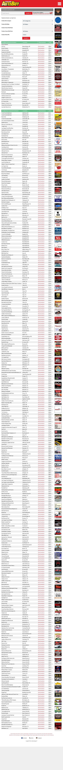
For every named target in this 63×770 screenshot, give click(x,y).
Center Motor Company (7, 281)
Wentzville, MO (25, 554)
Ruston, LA (24, 166)
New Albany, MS (25, 258)
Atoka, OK (24, 255)
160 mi (49, 196)
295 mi (49, 499)
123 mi (49, 151)
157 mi (49, 190)
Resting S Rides (5, 696)
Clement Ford (4, 554)
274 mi (49, 429)
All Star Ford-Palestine (6, 385)
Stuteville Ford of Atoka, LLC (7, 255)
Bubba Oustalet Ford (6, 522)
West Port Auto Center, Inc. (7, 88)
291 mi (49, 486)
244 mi (49, 340)
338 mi (49, 103)
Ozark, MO (24, 209)
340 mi (49, 694)
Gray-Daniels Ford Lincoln (7, 287)
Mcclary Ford (4, 603)
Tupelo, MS (24, 300)
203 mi (49, 258)
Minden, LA (24, 164)
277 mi (49, 74)
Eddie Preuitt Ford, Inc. (6, 618)
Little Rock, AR (25, 113)
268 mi (49, 410)
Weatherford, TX (26, 624)
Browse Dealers (21, 733)
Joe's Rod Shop (5, 175)
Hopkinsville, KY (25, 654)
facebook (25, 737)
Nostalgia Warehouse (6, 495)
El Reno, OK (24, 575)
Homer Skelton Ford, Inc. (7, 194)
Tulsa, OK (24, 283)
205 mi (49, 260)
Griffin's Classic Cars (6, 580)
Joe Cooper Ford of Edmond (7, 480)
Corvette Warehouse (6, 73)
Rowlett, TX (24, 65)
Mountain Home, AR (26, 151)
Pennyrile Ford (5, 654)
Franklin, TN (25, 686)
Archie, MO (24, 78)
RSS (9, 735)
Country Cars (4, 241)
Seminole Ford (5, 327)
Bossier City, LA (25, 185)
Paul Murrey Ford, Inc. (6, 355)
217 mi (49, 287)
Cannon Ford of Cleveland (7, 149)
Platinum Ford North (6, 391)
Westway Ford (5, 435)
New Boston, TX (25, 152)
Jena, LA (24, 253)
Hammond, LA (25, 539)
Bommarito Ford (5, 584)
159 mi (49, 194)
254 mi (49, 65)
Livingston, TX (25, 514)
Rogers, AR (24, 181)
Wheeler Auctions (5, 368)
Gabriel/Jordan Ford (6, 514)
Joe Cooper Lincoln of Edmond (8, 482)
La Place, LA (24, 648)
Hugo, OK (24, 207)
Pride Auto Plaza (5, 675)
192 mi (49, 241)
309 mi (49, 558)
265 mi (49, 404)
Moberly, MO (25, 669)
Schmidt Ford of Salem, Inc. (7, 724)
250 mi (49, 63)
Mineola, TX (25, 279)
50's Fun (3, 46)
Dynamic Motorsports (6, 74)
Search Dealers (26, 733)
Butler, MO (24, 429)
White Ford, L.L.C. (5, 215)
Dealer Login (33, 735)
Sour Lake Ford (5, 616)
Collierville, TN (25, 205)
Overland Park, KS (26, 628)
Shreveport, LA (25, 196)
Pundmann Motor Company (7, 605)
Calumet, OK (25, 635)
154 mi (49, 185)
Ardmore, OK (25, 383)
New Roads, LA (25, 433)
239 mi (49, 61)
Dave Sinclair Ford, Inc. (6, 533)
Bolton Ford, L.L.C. (5, 563)
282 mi (49, 453)
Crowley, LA (24, 525)
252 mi (49, 355)
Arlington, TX (25, 469)
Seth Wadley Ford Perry (6, 497)
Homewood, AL (25, 684)
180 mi (49, 224)
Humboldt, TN (25, 308)
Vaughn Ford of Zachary (7, 461)
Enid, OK (24, 643)
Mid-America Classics (6, 359)
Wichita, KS (24, 703)
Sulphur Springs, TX (26, 249)
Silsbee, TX (24, 552)
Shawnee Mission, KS (26, 633)
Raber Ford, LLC (5, 656)
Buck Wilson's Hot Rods (6, 228)
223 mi (49, 300)
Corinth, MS (24, 319)
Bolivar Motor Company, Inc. (7, 276)
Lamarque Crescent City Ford (8, 715)
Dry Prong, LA (25, 268)
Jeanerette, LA (25, 631)
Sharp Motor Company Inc (7, 595)
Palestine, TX (25, 385)
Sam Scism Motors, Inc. (6, 361)
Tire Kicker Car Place (6, 505)
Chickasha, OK (25, 546)
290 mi (49, 484)
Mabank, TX (24, 357)
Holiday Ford (4, 363)
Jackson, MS (24, 266)
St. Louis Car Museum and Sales (8, 93)
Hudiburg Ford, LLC (6, 408)
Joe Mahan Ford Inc (6, 425)
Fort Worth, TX (25, 84)
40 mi (49, 126)
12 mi (49, 113)
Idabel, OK (24, 156)
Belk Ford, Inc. (4, 217)
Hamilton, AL (25, 395)
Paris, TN (24, 425)
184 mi (49, 50)
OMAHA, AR (25, 154)
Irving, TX (24, 435)
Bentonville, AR (25, 188)
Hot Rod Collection (5, 463)
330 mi (49, 647)
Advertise (12, 735)
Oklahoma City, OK (26, 453)
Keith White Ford (5, 382)
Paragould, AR (25, 190)
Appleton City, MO (26, 399)
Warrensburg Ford (5, 506)
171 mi (49, 207)
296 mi (49, 501)
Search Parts (31, 733)
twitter (32, 737)
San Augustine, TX (26, 310)
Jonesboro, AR (25, 158)
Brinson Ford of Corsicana (7, 446)
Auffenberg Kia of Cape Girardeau (9, 370)
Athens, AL (24, 603)
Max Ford (4, 429)
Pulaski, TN (24, 595)
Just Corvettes (5, 601)
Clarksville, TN (25, 639)
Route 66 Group (5, 342)
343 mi (49, 705)
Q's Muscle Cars (5, 251)
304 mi (49, 537)
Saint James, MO (25, 340)
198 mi (49, 249)
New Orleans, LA (26, 713)
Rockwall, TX (25, 346)
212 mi (49, 281)
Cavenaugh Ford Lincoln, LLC (8, 158)
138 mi (49, 158)
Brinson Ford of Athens (6, 334)
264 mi (49, 400)
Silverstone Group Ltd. (6, 573)
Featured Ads (15, 733)
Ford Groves (4, 374)
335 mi (49, 664)
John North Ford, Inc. (6, 671)
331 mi (49, 650)
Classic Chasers (5, 78)
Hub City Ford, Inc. (5, 510)
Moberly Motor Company (7, 669)
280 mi (49, 76)
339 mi (49, 105)
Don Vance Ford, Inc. (6, 243)
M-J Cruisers (4, 296)
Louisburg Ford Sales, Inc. (7, 541)
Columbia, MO (25, 531)
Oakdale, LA (25, 380)
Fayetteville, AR (25, 160)
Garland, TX (25, 378)
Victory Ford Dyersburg (6, 272)
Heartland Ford (5, 135)
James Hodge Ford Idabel (7, 156)
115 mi (49, 143)
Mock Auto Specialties (6, 338)
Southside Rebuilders (6, 257)
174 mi (49, 217)
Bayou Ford (4, 648)
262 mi (49, 387)
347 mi (49, 717)
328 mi (49, 101)
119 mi (49, 147)
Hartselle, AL (25, 618)
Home (38, 733)
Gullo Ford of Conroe (6, 673)
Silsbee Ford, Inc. (5, 552)
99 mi (49, 141)
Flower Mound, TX (26, 74)
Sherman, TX (25, 61)
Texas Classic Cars (6, 421)
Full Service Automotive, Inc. (7, 57)
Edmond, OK (25, 470)
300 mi (49, 90)
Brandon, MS (25, 287)
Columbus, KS (25, 57)
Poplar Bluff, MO (25, 245)
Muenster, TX (25, 448)
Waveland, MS (25, 719)
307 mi (49, 92)
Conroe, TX (24, 673)
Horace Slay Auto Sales (6, 270)
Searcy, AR (24, 132)
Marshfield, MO (25, 241)
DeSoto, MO (25, 423)
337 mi (49, 679)
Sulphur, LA (24, 535)
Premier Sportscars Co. (6, 238)
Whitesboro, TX (25, 363)
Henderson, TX (25, 274)
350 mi (49, 728)
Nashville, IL (24, 97)
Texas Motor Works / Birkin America (9, 472)
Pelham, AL (24, 696)
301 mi (49, 523)
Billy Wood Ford (5, 253)
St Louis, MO (25, 571)
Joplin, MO (24, 262)
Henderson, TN (25, 317)
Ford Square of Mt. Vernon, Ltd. (8, 658)
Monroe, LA (24, 171)
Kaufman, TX (25, 355)
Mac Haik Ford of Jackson (7, 266)
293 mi (49, 84)
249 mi (49, 347)
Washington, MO (26, 80)
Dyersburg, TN (25, 272)
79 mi (49, 137)
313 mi (49, 575)
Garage (24, 735)
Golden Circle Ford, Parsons (7, 400)
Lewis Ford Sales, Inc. (6, 162)
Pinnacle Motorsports (6, 181)
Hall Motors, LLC (5, 728)
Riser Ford (4, 116)
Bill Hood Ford (4, 539)
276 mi (49, 435)
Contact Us (45, 735)
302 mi (49, 529)
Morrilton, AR (25, 128)
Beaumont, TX (25, 620)
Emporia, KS (24, 671)
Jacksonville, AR (25, 118)
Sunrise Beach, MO (26, 349)
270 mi (49, 73)
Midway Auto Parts (6, 662)
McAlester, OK (25, 228)
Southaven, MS (25, 179)
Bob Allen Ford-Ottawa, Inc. (7, 592)
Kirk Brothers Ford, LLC (6, 186)
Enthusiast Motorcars (6, 65)
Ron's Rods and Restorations (8, 198)
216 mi (49, 285)
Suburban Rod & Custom (7, 652)
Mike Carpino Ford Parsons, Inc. (8, 344)
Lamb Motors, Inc (5, 395)
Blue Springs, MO (26, 626)
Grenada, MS (25, 202)
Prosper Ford (4, 376)
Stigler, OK (24, 183)
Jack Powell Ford (5, 683)
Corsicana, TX (25, 446)
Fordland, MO (25, 222)
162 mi (49, 198)
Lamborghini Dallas (6, 417)
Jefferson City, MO (26, 442)
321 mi (49, 611)
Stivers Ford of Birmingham (7, 684)
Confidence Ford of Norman (7, 455)
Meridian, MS (25, 410)
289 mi (49, 78)
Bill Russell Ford (5, 347)
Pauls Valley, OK (25, 397)
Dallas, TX (24, 73)
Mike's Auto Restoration (7, 353)
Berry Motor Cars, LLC (6, 469)
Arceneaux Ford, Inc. (6, 590)
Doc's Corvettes (5, 291)
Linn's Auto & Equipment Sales (8, 120)
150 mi (49, 179)
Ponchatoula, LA (25, 561)
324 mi (49, 628)
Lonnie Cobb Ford (5, 317)
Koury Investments (5, 586)
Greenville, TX (25, 306)
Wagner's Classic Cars (6, 103)
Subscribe (41, 733)
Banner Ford (4, 622)
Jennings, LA (25, 522)
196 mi (49, 245)
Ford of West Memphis (6, 168)
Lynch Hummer (5, 569)
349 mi (49, 722)
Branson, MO (25, 175)
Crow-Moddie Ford (6, 558)
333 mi (49, 658)
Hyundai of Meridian (6, 410)
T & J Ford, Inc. (5, 412)
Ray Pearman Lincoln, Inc (7, 698)
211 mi (49, 277)
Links (48, 735)
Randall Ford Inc (5, 143)
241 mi (49, 330)
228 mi (49, 313)
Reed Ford (4, 512)
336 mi (49, 671)
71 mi (49, 135)
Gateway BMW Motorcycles (7, 571)
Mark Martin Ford (5, 141)
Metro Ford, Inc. (5, 637)
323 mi (49, 626)
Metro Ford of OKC (6, 493)
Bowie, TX (24, 548)
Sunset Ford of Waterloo (7, 499)
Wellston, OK (25, 408)
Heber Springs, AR (26, 135)
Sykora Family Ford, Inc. (6, 607)
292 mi (49, 491)
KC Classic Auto (5, 101)
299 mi (49, 514)
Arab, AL (24, 717)
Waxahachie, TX (25, 486)
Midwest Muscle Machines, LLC (8, 226)
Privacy (39, 735)
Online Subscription (47, 733)
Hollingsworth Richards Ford (8, 503)
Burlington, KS (25, 558)
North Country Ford (6, 717)
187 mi (49, 52)
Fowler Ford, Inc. (5, 285)
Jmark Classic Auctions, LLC (7, 63)
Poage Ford (4, 692)
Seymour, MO (25, 48)
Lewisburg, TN (25, 666)
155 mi (49, 186)
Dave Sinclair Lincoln (6, 529)
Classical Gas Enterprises (7, 86)
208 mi (49, 270)
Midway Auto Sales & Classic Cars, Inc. (10, 145)
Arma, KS (24, 332)
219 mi (49, 293)
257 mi (49, 67)
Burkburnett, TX (25, 705)
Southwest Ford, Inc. (6, 624)
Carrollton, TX (25, 71)
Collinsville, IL (25, 614)
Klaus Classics (5, 349)
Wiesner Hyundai (5, 681)
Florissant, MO (25, 609)
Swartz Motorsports (6, 720)
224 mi (49, 304)
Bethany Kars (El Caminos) (7, 635)
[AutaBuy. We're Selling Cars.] (26, 3)
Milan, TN (24, 323)
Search (12, 733)
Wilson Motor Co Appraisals (7, 82)
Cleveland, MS (25, 149)
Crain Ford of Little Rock (7, 113)
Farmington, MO (25, 359)
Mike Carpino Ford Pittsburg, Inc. (8, 315)
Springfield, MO (25, 50)
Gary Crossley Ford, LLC (7, 701)
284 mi (49, 463)
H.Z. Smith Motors (5, 688)
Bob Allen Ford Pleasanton (7, 438)
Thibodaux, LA (25, 707)
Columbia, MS (25, 440)
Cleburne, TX (25, 578)
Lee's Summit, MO (26, 586)
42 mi (49, 128)
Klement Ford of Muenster (7, 448)
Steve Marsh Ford (5, 323)
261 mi (49, 383)
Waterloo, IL (24, 499)
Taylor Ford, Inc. (5, 329)
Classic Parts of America (7, 105)
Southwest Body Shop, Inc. (7, 630)
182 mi (49, 226)
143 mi (49, 168)
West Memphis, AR (26, 168)
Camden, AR (25, 133)
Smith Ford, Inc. (5, 122)
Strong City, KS (25, 720)
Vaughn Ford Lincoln (6, 380)
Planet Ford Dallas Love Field (8, 419)
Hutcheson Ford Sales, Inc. (7, 340)
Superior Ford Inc (5, 192)
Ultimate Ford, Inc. (5, 151)
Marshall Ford (4, 213)
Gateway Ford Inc (5, 561)
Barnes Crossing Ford (6, 258)
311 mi (49, 561)
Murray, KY (24, 76)
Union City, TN (25, 329)
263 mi (49, 69)
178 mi (49, 219)
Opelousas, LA (25, 450)
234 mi (49, 321)
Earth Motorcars (5, 71)
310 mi (49, 559)
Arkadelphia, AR (25, 130)
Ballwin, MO (25, 529)
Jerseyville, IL (25, 694)
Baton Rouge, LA (25, 503)
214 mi (49, 55)
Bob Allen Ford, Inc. (6, 633)
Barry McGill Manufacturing (7, 54)
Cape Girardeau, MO (26, 67)
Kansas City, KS (25, 677)
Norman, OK (25, 455)
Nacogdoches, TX (26, 59)
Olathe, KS (24, 611)
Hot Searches (51, 735)
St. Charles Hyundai (6, 567)
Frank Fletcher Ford (6, 262)
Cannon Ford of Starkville (7, 311)
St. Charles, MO (25, 99)
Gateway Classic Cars (6, 95)
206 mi (49, 264)
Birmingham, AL (25, 700)
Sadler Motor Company (6, 364)
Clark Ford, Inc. (5, 325)
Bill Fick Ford (4, 582)
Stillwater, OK (25, 436)
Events (16, 735)
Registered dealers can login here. (9, 18)
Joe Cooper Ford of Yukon (7, 520)
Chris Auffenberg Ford (6, 478)
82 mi (49, 139)
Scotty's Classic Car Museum (8, 332)
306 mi (49, 542)
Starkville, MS (25, 311)
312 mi (49, 93)
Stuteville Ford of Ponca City (7, 501)
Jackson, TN (25, 313)
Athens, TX (24, 334)
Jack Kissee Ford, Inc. (6, 277)
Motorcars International (7, 236)
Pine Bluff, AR (25, 126)
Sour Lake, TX (25, 616)
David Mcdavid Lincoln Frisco (8, 393)
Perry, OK (24, 497)
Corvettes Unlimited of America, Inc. (9, 209)
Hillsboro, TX (25, 577)
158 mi (49, 46)
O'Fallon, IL (24, 95)
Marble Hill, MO (25, 330)
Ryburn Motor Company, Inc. (7, 137)
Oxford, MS (24, 217)
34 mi (49, 118)
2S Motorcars (4, 67)
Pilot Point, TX (25, 387)
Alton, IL (24, 647)
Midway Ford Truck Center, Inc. (8, 664)
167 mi (49, 202)
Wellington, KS (25, 656)
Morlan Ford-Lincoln (6, 321)
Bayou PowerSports (6, 173)
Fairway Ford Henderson (7, 274)
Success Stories (5, 44)
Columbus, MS (25, 347)
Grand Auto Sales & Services (7, 609)
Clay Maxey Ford (5, 147)
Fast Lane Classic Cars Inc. (7, 99)
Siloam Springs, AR (26, 46)
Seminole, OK (25, 327)
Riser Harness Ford (6, 132)
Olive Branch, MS (26, 194)
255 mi (49, 366)
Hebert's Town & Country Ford (8, 164)
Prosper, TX (24, 376)
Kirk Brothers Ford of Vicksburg (8, 232)
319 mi (49, 594)
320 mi (49, 99)
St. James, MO (25, 342)
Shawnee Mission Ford (6, 650)
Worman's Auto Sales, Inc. (7, 124)
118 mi (49, 145)
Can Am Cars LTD (5, 523)
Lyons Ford (4, 666)
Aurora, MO (25, 221)
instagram (40, 737)
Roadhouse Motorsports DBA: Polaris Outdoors (12, 283)
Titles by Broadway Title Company (9, 700)
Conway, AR (25, 120)
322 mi (49, 620)
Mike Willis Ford (5, 535)
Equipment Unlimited (6, 52)
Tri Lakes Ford (5, 177)
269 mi (49, 71)
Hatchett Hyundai (5, 703)
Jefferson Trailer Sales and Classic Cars (10, 694)
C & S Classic (4, 169)
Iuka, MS (24, 353)
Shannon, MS (25, 298)
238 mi (49, 329)
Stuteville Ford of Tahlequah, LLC (8, 200)
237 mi (49, 59)
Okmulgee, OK (25, 264)
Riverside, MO (25, 105)
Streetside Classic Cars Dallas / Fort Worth (11, 84)
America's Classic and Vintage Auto (9, 474)
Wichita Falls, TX (26, 107)
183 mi (49, 228)
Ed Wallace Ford (5, 207)
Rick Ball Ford (4, 476)
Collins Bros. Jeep (5, 351)
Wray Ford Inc (4, 185)
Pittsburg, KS (25, 315)
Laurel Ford (4, 444)
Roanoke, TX (25, 463)
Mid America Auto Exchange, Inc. (8, 611)
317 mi (49, 95)
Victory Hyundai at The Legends (8, 677)
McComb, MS (25, 382)
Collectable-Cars (5, 59)
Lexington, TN (25, 63)
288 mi (49, 470)
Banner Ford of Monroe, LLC (7, 171)
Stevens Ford (4, 643)
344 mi (49, 107)
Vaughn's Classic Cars (6, 97)
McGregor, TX (25, 726)
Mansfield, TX (25, 86)
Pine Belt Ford (4, 488)
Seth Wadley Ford (5, 397)
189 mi (49, 54)
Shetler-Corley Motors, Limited (8, 525)
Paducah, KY (25, 457)
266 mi (49, 406)
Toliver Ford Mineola (6, 279)
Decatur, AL (24, 594)
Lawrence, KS (25, 688)
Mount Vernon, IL (26, 658)
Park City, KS (25, 728)
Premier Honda (5, 713)
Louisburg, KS (25, 541)
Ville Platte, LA (25, 412)
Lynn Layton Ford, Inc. (6, 594)
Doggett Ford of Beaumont (7, 620)
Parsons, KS (24, 344)
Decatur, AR (25, 198)
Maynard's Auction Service (7, 154)
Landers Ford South (6, 179)
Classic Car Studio (5, 550)
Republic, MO (25, 234)
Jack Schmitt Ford (5, 614)
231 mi (49, 315)
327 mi (49, 637)
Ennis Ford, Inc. (5, 431)
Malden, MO (25, 257)
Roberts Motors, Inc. (6, 647)
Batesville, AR (25, 141)
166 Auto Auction (5, 50)
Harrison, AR (25, 147)
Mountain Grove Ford (6, 219)
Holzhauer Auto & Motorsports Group (9, 588)
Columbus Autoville (6, 76)
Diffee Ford (4, 575)
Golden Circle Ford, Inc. (6, 313)
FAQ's (51, 733)
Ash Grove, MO (25, 251)
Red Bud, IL (24, 491)
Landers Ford (4, 205)
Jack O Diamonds (5, 293)
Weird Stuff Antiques (6, 660)
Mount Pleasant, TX (26, 204)
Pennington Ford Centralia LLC (8, 679)
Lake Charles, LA (25, 563)
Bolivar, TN (24, 276)
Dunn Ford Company (6, 183)
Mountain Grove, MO (26, 219)
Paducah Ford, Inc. (5, 457)
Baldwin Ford (4, 245)
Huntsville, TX (25, 582)
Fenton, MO (24, 88)
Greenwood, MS (25, 186)
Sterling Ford (4, 450)
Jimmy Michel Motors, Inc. (7, 221)
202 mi (49, 255)
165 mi (49, 200)
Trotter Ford (4, 126)
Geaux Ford (4, 719)
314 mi (49, 578)
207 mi (49, 268)
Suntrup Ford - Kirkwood (7, 537)
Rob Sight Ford (5, 597)
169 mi (49, 205)
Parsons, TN (25, 400)
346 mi (49, 711)
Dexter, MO (24, 55)
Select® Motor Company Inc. (7, 289)
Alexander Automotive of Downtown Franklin (11, 686)
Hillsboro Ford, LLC (5, 577)
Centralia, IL (24, 679)
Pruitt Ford (4, 705)
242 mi (49, 334)
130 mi (49, 152)
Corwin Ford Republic (6, 234)
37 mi (49, 120)
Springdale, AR (25, 169)
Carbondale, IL (25, 484)
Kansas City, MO (25, 597)
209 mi (49, 274)
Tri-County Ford (5, 357)
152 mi (49, 183)
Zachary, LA (24, 461)
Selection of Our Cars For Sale (8, 628)
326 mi (49, 633)
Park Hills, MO (25, 368)
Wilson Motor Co (5, 80)
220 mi (49, 296)
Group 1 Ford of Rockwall (7, 346)
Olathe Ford (4, 613)
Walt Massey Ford (5, 440)
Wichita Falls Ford (5, 709)
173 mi (49, 209)
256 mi (49, 368)
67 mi (49, 132)
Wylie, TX (24, 351)
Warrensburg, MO (26, 506)
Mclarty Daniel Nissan (6, 188)
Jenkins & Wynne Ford (6, 639)
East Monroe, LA (25, 173)
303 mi (49, 533)
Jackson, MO (25, 372)
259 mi (49, 378)
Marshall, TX (25, 213)
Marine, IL (24, 505)
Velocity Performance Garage (8, 90)
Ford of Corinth (5, 319)
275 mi (49, 433)
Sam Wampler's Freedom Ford (8, 230)
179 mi (49, 48)
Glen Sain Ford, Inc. (6, 190)
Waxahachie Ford (5, 486)
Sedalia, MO (25, 474)
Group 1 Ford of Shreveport (7, 196)
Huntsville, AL (25, 698)
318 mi (49, 97)
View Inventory (41, 46)
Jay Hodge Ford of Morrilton (7, 128)
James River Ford (5, 211)
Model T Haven (5, 459)
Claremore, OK (25, 277)
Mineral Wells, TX (26, 683)
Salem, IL (24, 724)
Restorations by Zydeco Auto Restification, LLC (11, 372)
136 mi (49, 156)
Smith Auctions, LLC (6, 55)
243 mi (49, 336)
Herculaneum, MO (26, 465)
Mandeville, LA (25, 622)
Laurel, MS (24, 444)
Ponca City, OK (25, 501)
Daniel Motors (5, 260)
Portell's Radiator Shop (6, 423)
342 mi (49, 703)
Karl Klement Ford (5, 518)
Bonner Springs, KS (26, 103)
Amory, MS (24, 325)
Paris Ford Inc (4, 139)
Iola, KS (23, 459)
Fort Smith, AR (25, 143)
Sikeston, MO (25, 321)
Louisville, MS (25, 304)
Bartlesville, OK (25, 338)
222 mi (49, 298)
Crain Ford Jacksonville (6, 118)
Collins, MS (24, 404)
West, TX (24, 607)
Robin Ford (4, 631)
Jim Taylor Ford (5, 166)
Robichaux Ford (5, 707)
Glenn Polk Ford (5, 406)
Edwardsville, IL (25, 645)
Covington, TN (25, 224)
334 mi (49, 660)
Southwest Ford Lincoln (6, 130)
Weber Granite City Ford (7, 599)
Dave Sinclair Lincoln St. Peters (8, 565)
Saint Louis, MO (25, 527)
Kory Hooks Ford (5, 548)
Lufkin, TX (24, 366)
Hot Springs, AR (25, 116)
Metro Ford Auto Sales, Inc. (7, 300)
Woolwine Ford (5, 404)
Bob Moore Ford (5, 467)
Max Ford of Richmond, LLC (7, 667)
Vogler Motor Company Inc (7, 484)
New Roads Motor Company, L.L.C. (9, 433)
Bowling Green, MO (26, 692)
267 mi (49, 408)
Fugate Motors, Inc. (6, 336)
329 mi (49, 643)
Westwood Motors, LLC (6, 416)
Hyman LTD (4, 559)
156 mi (49, 188)
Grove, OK (24, 52)
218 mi (49, 289)
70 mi (49, 133)
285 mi (49, 465)
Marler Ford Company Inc (7, 268)
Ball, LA (24, 289)
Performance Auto (5, 453)
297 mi (49, 505)
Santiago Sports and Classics (7, 489)
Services (35, 733)
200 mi (49, 253)
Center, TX (24, 281)
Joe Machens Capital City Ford (8, 442)
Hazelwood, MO (25, 584)
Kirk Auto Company (6, 202)
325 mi (49, 630)
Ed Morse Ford (5, 491)
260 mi (49, 382)
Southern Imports (5, 298)
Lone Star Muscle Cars (6, 107)
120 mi (49, 149)
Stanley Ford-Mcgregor (6, 726)
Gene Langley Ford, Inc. (6, 308)
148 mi (49, 171)
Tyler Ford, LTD (5, 294)
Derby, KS (24, 675)
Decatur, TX (25, 518)
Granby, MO (25, 54)
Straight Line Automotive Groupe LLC (9, 427)
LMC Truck (4, 641)
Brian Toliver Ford (5, 249)
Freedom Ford (5, 306)
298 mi (49, 88)
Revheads (4, 92)
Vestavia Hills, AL (26, 690)
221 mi (49, 57)
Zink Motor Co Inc (5, 399)
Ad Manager (28, 735)
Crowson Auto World (6, 304)
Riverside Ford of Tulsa (6, 302)
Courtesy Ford (5, 516)
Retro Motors (4, 247)
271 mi (49, 423)
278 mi (49, 442)
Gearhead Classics (6, 61)
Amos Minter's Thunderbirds (8, 69)
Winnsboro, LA (25, 215)
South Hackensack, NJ (27, 544)
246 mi (49, 346)
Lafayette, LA (25, 510)
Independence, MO (26, 637)
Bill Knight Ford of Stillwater (7, 436)
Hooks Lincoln (4, 542)
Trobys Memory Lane (6, 544)
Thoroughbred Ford (6, 711)
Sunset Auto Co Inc (5, 527)
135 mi (49, 154)
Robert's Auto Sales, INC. (7, 402)
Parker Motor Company (6, 160)
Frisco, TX (24, 393)
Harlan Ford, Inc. (5, 264)
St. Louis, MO (25, 92)
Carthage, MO (25, 260)
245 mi (49, 344)
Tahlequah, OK (25, 200)
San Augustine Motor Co (7, 310)
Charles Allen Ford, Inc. (6, 546)
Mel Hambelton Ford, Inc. (7, 722)
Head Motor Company (6, 531)
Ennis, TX (24, 431)
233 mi (49, 319)
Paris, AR (24, 139)
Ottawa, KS (24, 592)
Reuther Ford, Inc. (5, 465)
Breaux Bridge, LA (26, 516)
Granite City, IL (25, 599)
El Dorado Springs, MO (27, 336)
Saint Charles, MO (26, 605)
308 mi (49, 554)
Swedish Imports (5, 470)
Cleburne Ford (5, 578)
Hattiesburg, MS (25, 488)
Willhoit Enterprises (6, 239)
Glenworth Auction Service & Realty (9, 222)
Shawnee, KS (25, 652)
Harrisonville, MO (26, 512)
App (42, 735)
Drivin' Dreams (5, 48)
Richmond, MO (25, 667)
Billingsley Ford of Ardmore (7, 383)
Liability (36, 735)
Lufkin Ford (4, 366)
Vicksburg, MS (25, 232)
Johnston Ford (5, 152)
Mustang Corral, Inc (6, 645)
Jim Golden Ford (5, 133)
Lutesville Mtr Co (5, 330)
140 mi (49, 164)
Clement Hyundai (5, 556)
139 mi (49, 160)
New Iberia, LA (25, 590)
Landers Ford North (6, 224)
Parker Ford (4, 452)
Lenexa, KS (24, 101)
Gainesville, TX (25, 406)
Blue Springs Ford (5, 626)
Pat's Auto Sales (5, 387)
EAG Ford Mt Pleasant (6, 204)
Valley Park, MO (25, 90)
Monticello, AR (25, 137)
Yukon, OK (24, 520)
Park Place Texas (5, 414)
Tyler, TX (24, 293)
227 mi (49, 308)
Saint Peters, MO (25, 565)
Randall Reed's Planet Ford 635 (8, 378)
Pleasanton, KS (25, 438)
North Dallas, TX (25, 69)
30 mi (49, 116)
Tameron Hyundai (5, 690)
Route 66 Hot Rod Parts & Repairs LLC (9, 508)
